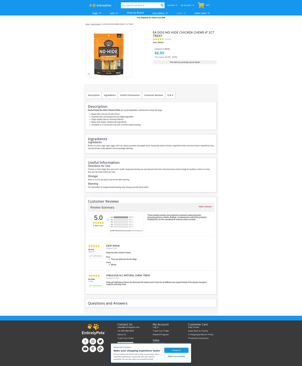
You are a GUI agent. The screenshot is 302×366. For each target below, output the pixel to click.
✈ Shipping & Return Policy (201, 334)
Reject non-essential (176, 356)
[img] (158, 39)
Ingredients (110, 95)
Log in (156, 327)
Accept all (176, 350)
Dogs (95, 13)
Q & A (170, 95)
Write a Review (205, 207)
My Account (186, 5)
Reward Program (161, 334)
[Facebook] (85, 341)
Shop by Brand (135, 12)
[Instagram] (93, 341)
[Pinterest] (93, 349)
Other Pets (200, 13)
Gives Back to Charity (198, 331)
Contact (171, 5)
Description (94, 95)
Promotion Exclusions (198, 338)
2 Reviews (168, 39)
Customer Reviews (153, 95)
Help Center (193, 327)
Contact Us (124, 324)
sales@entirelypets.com (128, 327)
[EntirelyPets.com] (101, 5)
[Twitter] (100, 341)
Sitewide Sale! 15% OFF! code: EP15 (151, 17)
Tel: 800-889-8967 (125, 331)
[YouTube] (85, 349)
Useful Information (130, 95)
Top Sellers (158, 13)
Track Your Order (125, 338)
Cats (112, 13)
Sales (180, 13)
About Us (121, 334)
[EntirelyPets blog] (100, 349)
